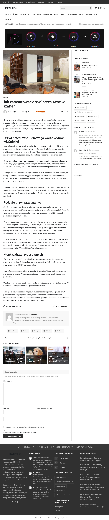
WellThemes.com (68, 518)
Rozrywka (72, 14)
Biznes (23, 14)
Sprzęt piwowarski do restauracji (56, 338)
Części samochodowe (84, 112)
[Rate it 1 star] (37, 112)
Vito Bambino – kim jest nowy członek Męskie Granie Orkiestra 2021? (92, 467)
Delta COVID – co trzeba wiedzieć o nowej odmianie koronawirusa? (90, 477)
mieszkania (93, 116)
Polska (7, 14)
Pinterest (60, 331)
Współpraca (30, 2)
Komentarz (8, 381)
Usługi (62, 467)
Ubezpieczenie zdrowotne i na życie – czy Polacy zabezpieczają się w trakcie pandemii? (58, 359)
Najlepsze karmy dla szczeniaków (88, 24)
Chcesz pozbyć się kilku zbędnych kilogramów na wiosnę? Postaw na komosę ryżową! (90, 142)
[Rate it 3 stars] (40, 112)
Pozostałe (64, 458)
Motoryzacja (81, 107)
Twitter (25, 331)
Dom (39, 14)
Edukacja (47, 14)
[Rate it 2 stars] (38, 112)
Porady (7, 19)
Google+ (36, 331)
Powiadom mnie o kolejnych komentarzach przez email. (23, 427)
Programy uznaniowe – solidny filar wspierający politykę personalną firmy (91, 496)
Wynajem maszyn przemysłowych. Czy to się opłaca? (24, 338)
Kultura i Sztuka (84, 447)
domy (92, 121)
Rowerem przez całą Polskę (92, 158)
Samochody (81, 121)
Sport (63, 14)
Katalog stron (18, 2)
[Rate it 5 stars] (44, 112)
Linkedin (48, 331)
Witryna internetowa (44, 408)
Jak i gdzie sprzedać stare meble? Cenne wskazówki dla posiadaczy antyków (41, 24)
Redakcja (34, 314)
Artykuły (6, 2)
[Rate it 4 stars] (42, 112)
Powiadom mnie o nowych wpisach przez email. (20, 432)
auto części (81, 116)
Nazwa (6, 408)
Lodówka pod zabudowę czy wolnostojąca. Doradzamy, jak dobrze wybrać (41, 496)
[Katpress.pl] (11, 8)
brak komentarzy (62, 306)
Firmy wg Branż (40, 447)
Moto (81, 14)
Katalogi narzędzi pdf (90, 65)
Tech (56, 14)
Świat (15, 14)
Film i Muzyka (23, 447)
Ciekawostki (91, 14)
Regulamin (50, 2)
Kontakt (41, 2)
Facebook (14, 331)
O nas (60, 2)
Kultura (31, 14)
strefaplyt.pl (78, 175)
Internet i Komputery (62, 447)
